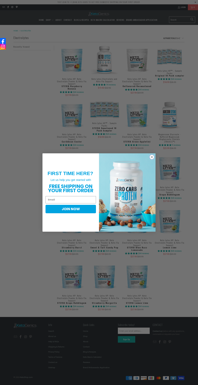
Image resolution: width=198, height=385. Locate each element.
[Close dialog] (151, 157)
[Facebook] (3, 41)
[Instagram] (3, 47)
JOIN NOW (71, 209)
